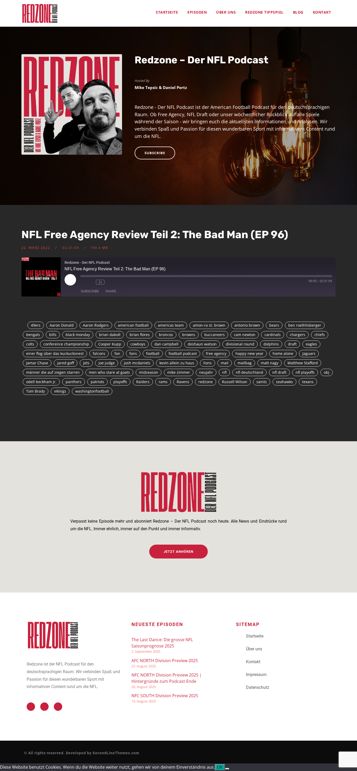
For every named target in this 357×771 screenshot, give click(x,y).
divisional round (240, 344)
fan (117, 353)
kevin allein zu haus (176, 362)
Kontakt (322, 12)
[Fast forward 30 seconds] (109, 282)
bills (52, 334)
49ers (36, 325)
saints (261, 381)
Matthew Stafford (302, 362)
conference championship (66, 344)
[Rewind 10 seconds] (90, 282)
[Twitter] (31, 706)
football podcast (183, 353)
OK (220, 767)
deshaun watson (202, 344)
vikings (60, 391)
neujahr (206, 372)
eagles (311, 344)
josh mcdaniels (137, 362)
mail (224, 362)
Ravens (183, 381)
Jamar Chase (37, 362)
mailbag (245, 362)
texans (308, 381)
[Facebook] (44, 706)
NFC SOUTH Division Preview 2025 (164, 696)
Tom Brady (35, 391)
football (152, 353)
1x (100, 282)
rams (163, 381)
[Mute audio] (82, 282)
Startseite (167, 12)
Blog (298, 12)
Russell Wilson (234, 381)
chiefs (319, 334)
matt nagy (269, 362)
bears (274, 325)
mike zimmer (178, 372)
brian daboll (109, 334)
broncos (166, 334)
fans (133, 353)
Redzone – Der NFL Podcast (201, 60)
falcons (99, 353)
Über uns (226, 12)
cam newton (244, 334)
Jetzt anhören (178, 552)
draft (292, 344)
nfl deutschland (249, 372)
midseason (148, 372)
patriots (97, 381)
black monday (78, 334)
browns (188, 334)
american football (133, 325)
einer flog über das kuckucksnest (55, 353)
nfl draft (279, 372)
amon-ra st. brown (209, 325)
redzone (205, 381)
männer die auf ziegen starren (53, 372)
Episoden (197, 12)
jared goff (65, 362)
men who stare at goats (109, 372)
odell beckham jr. (41, 381)
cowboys (137, 344)
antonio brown (247, 325)
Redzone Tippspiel (264, 12)
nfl (224, 372)
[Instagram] (58, 706)
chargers (297, 334)
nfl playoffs (305, 372)
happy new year (249, 353)
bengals (33, 334)
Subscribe (155, 152)
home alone (283, 353)
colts (30, 344)
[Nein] (227, 768)
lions (207, 362)
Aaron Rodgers (96, 325)
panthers (74, 381)
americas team (171, 325)
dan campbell (166, 344)
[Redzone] (39, 13)
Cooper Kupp (109, 344)
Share (110, 291)
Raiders (142, 381)
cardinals (272, 334)
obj (326, 372)
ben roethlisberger (304, 325)
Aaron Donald (62, 325)
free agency (216, 353)
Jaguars (308, 353)
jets (86, 362)
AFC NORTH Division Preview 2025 (164, 660)
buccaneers (214, 334)
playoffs (120, 381)
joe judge (107, 362)
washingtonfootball (92, 391)
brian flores (140, 334)
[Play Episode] (70, 280)
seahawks (284, 381)
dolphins (271, 344)
